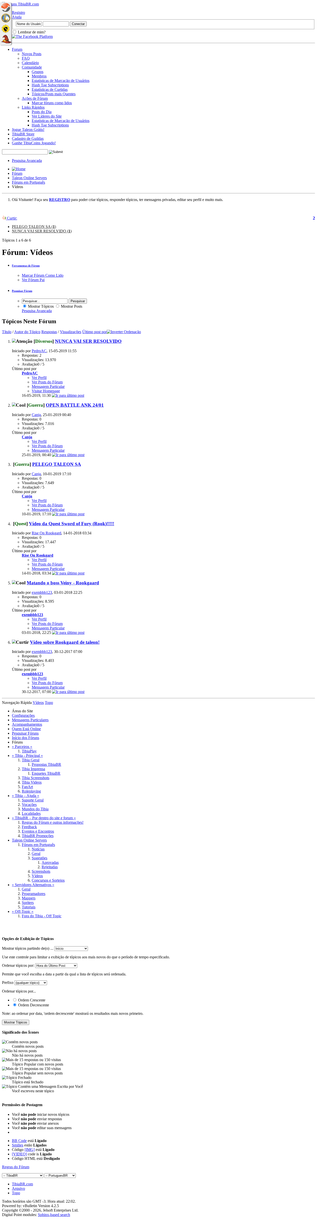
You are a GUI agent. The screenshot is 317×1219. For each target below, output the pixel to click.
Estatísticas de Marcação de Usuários (60, 80)
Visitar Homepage (46, 391)
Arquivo (18, 1188)
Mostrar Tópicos (40, 306)
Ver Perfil (39, 377)
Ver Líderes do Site (47, 116)
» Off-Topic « (22, 911)
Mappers (28, 898)
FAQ (26, 58)
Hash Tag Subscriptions (50, 85)
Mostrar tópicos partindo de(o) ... (27, 948)
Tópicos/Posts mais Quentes (54, 94)
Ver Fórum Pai (33, 280)
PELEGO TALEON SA (56, 464)
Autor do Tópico (27, 332)
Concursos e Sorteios (48, 880)
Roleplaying (31, 791)
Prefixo (7, 982)
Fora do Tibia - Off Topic (41, 916)
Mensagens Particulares (30, 720)
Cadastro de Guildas (28, 138)
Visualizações (70, 332)
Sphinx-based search (54, 1215)
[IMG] (30, 1149)
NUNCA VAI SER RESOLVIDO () (42, 231)
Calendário (30, 63)
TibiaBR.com (22, 1184)
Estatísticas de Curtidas (50, 89)
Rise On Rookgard (46, 533)
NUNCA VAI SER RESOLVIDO (88, 341)
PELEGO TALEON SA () (34, 226)
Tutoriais (28, 907)
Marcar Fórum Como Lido (42, 275)
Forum (17, 49)
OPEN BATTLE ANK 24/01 (75, 405)
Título (6, 332)
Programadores (33, 894)
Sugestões (39, 858)
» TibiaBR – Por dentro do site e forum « (44, 818)
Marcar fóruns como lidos (52, 103)
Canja (36, 415)
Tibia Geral (30, 760)
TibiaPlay (29, 751)
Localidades (31, 813)
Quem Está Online (26, 729)
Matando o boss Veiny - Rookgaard (63, 582)
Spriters (28, 902)
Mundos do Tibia (35, 809)
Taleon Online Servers (29, 178)
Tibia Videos (32, 782)
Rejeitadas (50, 867)
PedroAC (39, 351)
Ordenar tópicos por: (18, 965)
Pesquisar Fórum (22, 290)
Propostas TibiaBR (46, 764)
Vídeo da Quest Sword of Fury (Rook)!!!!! (71, 523)
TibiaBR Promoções (37, 836)
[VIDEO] (19, 1154)
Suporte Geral (33, 800)
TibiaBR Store (23, 134)
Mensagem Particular (48, 386)
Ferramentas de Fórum (26, 265)
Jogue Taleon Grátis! (28, 129)
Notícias (38, 849)
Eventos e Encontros (38, 831)
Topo (49, 702)
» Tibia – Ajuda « (25, 796)
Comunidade (32, 67)
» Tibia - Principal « (27, 755)
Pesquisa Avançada (27, 160)
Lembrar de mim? (31, 32)
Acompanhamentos (27, 724)
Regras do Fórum (15, 1167)
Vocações (29, 804)
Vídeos (37, 876)
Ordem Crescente (31, 1000)
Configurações (23, 715)
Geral (36, 853)
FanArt (27, 787)
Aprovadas (50, 862)
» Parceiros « (22, 747)
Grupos (37, 72)
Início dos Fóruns (25, 738)
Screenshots (41, 871)
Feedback (29, 827)
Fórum (17, 173)
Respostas (49, 332)
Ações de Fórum (35, 98)
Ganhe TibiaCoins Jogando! (34, 143)
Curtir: (11, 218)
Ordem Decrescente (33, 1005)
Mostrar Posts (71, 306)
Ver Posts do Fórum (47, 382)
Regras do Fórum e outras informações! (52, 822)
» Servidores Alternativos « (33, 885)
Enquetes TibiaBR (46, 773)
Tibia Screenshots (35, 778)
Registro (18, 12)
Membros (39, 76)
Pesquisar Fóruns (25, 733)
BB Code (19, 1141)
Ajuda (17, 17)
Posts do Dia (42, 112)
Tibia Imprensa (33, 769)
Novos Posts (31, 54)
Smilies (17, 1145)
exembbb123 (42, 592)
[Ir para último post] (68, 395)
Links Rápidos (33, 107)
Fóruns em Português (28, 182)
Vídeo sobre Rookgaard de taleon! (65, 642)
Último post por (94, 332)
